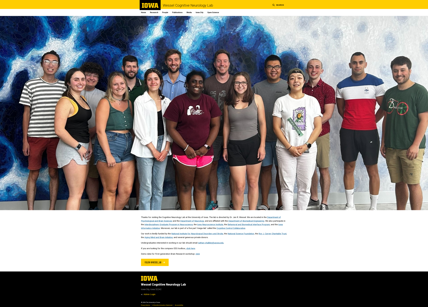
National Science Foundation (241, 233)
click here (190, 248)
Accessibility (179, 305)
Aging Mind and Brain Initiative (158, 237)
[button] (278, 4)
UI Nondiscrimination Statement (162, 305)
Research (154, 12)
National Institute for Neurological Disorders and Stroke (197, 233)
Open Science (213, 12)
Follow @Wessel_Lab (153, 262)
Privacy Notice (145, 305)
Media (189, 12)
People (165, 12)
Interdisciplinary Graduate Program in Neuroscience (168, 224)
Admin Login (149, 294)
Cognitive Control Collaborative (231, 228)
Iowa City (199, 12)
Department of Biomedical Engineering (246, 221)
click (198, 254)
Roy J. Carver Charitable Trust (272, 233)
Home (143, 12)
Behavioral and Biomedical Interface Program (249, 224)
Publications (177, 12)
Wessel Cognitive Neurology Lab (188, 5)
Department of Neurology (192, 221)
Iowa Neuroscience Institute (210, 224)
